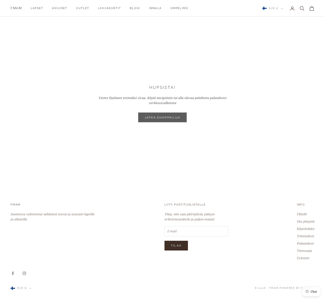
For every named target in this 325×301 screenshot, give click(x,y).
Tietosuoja (304, 251)
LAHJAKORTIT (109, 8)
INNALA (155, 8)
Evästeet (303, 258)
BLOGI (135, 8)
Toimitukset (305, 236)
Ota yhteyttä (305, 221)
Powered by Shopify (296, 288)
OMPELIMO (179, 8)
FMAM (302, 214)
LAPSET (37, 8)
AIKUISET (59, 8)
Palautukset (305, 243)
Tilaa (176, 245)
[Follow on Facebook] (13, 273)
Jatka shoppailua (162, 117)
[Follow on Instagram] (24, 273)
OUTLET (82, 8)
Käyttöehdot (305, 229)
